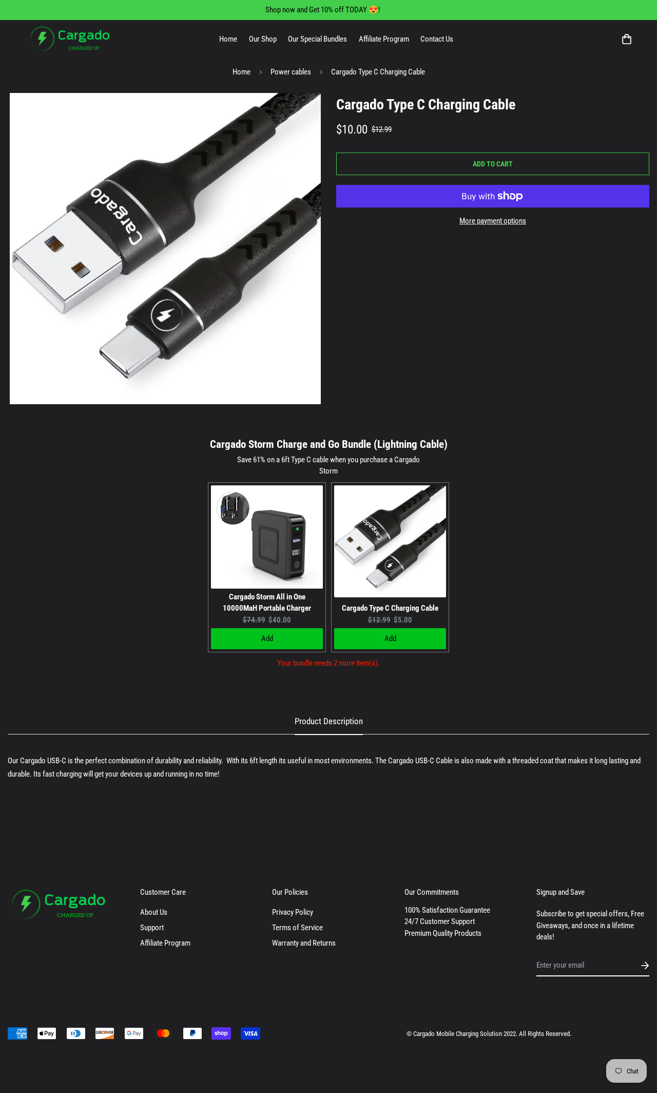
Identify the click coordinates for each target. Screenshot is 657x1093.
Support (152, 927)
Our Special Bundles (317, 39)
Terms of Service (297, 927)
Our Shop (263, 39)
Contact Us (436, 39)
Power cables (290, 72)
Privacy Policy (292, 912)
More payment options (492, 220)
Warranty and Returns (304, 943)
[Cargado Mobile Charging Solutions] (70, 39)
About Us (153, 912)
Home (228, 39)
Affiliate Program (384, 39)
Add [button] (267, 638)
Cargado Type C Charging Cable (390, 608)
